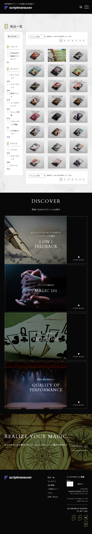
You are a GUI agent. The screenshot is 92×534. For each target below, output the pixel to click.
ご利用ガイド (53, 489)
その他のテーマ (15, 132)
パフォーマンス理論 (15, 122)
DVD (12, 53)
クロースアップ (15, 157)
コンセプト (52, 481)
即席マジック (15, 94)
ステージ (14, 165)
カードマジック (15, 76)
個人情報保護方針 (73, 508)
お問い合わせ (53, 497)
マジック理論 (15, 113)
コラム (50, 493)
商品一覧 (51, 477)
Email (68, 480)
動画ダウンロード (15, 57)
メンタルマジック (15, 104)
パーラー (14, 150)
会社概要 (51, 485)
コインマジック (15, 85)
